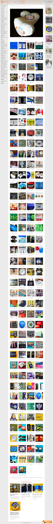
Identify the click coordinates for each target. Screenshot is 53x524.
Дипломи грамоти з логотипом (14, 287)
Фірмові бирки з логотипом (14, 266)
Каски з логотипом (3, 72)
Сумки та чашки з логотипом (30, 370)
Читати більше (12, 500)
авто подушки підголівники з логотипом (39, 277)
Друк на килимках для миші (22, 190)
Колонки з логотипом (39, 432)
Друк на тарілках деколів (13, 71)
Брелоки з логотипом (4, 37)
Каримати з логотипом (14, 432)
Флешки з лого (31, 308)
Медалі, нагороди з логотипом (39, 201)
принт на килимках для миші (14, 359)
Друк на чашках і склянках (37, 494)
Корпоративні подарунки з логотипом (13, 454)
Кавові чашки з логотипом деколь (39, 148)
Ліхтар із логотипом (39, 411)
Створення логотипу (4, 80)
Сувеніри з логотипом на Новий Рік (39, 61)
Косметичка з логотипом (13, 318)
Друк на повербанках (22, 50)
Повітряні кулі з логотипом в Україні (22, 82)
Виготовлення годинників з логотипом (30, 82)
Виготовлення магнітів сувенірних (14, 82)
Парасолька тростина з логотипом (22, 117)
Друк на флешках (13, 329)
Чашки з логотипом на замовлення (14, 495)
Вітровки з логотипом (4, 33)
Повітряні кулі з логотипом (31, 127)
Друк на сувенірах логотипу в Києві (39, 159)
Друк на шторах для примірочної (39, 308)
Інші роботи (26, 40)
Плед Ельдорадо (30, 190)
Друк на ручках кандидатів (39, 298)
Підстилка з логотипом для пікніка (30, 433)
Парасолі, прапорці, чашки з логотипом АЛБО (39, 117)
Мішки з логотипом (39, 179)
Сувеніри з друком (39, 380)
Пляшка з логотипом (39, 359)
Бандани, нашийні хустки (13, 308)
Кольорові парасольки (22, 318)
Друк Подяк (22, 369)
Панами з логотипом (4, 50)
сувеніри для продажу (22, 92)
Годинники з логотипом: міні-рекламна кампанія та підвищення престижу (14, 513)
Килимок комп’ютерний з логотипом (14, 370)
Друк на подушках (22, 359)
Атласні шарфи (39, 318)
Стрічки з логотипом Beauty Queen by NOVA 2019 (14, 255)
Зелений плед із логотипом (14, 222)
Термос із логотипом (22, 71)
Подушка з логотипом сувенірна (22, 180)
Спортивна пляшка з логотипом (31, 51)
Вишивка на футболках (39, 232)
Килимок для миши (30, 349)
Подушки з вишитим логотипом (22, 411)
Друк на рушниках (13, 50)
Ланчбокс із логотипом (30, 421)
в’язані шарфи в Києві (14, 137)
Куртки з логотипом (4, 74)
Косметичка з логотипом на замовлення (30, 212)
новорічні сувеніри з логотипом (39, 287)
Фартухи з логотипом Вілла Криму (31, 255)
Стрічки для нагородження (14, 212)
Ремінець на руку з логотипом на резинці (22, 287)
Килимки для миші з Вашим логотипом (22, 127)
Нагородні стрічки (3, 65)
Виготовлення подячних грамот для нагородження (22, 475)
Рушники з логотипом (4, 45)
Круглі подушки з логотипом (30, 381)
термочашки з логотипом (22, 254)
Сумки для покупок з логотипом (31, 287)
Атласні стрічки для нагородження (30, 233)
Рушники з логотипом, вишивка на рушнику (39, 105)
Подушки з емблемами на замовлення (13, 105)
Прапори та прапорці (4, 18)
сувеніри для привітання (13, 297)
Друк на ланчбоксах (22, 432)
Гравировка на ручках (4, 62)
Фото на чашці (3, 30)
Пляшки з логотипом (4, 61)
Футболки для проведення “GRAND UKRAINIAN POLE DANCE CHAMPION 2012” (13, 94)
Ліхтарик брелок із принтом (30, 411)
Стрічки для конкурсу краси (39, 93)
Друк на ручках (3, 27)
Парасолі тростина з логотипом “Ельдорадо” (30, 138)
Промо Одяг (2, 34)
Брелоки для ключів (22, 232)
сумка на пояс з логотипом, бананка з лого (14, 233)
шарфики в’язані (14, 349)
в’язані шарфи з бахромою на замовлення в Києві (22, 222)
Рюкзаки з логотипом (4, 44)
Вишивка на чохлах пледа (39, 190)
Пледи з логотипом (3, 77)
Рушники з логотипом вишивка (39, 169)
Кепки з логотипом (3, 23)
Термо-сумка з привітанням (39, 222)
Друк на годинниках (31, 329)
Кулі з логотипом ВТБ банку (22, 169)
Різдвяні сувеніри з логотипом (39, 443)
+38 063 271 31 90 (49, 2)
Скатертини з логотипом (13, 411)
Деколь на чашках (13, 276)
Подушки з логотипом (31, 92)
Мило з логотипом (30, 200)
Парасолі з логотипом (4, 17)
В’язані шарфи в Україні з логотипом (22, 159)
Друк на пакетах (3, 66)
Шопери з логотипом (22, 349)
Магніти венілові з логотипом (22, 148)
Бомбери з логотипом (4, 73)
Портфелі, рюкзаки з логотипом (31, 222)
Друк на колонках (13, 474)
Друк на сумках (39, 349)
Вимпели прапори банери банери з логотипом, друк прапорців (30, 106)
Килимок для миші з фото (22, 211)
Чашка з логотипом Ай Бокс (39, 82)
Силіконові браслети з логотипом (22, 201)
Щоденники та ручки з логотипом (39, 72)
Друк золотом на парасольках (39, 339)
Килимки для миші (3, 57)
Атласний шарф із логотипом (39, 370)
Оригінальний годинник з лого (22, 277)
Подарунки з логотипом (22, 453)
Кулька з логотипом (22, 329)
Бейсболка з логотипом (22, 308)
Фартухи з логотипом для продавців (30, 319)
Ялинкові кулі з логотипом (30, 158)
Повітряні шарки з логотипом (30, 180)
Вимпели (2, 39)
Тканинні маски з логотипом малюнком (14, 244)
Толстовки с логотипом (25, 494)
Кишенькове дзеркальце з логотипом (13, 422)
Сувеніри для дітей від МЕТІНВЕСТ (22, 244)
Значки (2, 38)
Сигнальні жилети (3, 52)
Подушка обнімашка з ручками (31, 464)
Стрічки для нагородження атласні (39, 244)
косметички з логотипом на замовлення (13, 201)
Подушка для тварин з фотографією (39, 266)
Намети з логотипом (4, 64)
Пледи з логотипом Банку (39, 421)
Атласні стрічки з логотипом (22, 298)
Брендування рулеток (39, 453)
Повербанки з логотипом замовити (30, 359)
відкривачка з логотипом (39, 329)
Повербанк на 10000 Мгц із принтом (22, 422)
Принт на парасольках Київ (14, 117)
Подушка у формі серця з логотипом (13, 180)
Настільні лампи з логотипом (13, 464)
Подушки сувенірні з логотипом (22, 138)
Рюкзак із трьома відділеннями (22, 266)
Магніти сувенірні (3, 63)
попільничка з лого (39, 211)
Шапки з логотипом (4, 71)
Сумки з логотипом (3, 51)
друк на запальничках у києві (30, 277)
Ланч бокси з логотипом (39, 254)
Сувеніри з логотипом (4, 70)
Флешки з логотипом (4, 60)
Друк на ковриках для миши (14, 339)
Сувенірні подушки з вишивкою (22, 105)
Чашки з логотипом (3, 24)
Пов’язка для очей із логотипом (39, 51)
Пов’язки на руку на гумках (14, 190)
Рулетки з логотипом (4, 67)
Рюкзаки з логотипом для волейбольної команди (30, 148)
